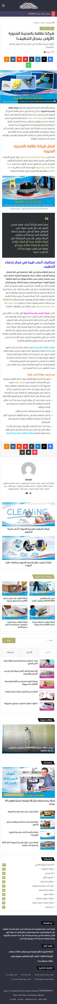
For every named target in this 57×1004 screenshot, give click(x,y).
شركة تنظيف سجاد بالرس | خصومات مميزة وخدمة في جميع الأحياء (16, 624)
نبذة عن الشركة (31, 999)
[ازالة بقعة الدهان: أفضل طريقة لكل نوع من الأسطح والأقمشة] (47, 674)
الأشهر (48, 652)
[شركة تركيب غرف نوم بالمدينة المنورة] (47, 814)
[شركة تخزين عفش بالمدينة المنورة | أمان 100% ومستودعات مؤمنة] (47, 845)
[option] (28, 738)
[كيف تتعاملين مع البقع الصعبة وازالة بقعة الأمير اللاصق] (47, 664)
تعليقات (10, 652)
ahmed (48, 52)
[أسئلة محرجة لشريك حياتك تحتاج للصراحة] (47, 695)
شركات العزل (48, 894)
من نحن (20, 999)
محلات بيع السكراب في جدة (21, 979)
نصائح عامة (42, 999)
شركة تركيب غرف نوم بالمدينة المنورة (23, 812)
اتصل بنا (13, 999)
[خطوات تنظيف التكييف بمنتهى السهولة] (47, 706)
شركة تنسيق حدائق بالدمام (44, 979)
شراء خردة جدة (26, 974)
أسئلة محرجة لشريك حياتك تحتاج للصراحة (21, 692)
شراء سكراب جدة (11, 974)
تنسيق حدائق (48, 877)
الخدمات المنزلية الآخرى (44, 865)
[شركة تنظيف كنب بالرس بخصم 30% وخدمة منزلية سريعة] (14, 588)
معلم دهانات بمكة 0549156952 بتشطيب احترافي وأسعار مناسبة (26, 14)
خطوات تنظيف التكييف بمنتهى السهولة (21, 703)
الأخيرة (29, 652)
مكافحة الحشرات (46, 882)
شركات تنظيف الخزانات (44, 899)
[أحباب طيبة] (28, 5)
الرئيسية (49, 23)
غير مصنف (49, 907)
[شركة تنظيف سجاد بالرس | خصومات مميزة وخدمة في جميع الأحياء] (14, 612)
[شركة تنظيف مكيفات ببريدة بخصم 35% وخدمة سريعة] (42, 612)
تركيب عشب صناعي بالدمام (44, 974)
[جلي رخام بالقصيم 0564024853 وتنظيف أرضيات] (42, 588)
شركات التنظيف (39, 23)
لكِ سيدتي (49, 873)
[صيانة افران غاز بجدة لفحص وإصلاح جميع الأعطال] (47, 825)
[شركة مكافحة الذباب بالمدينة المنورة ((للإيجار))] (47, 835)
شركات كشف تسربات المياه (42, 903)
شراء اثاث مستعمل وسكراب (42, 886)
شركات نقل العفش (46, 890)
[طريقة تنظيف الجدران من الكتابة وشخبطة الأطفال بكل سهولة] (47, 684)
